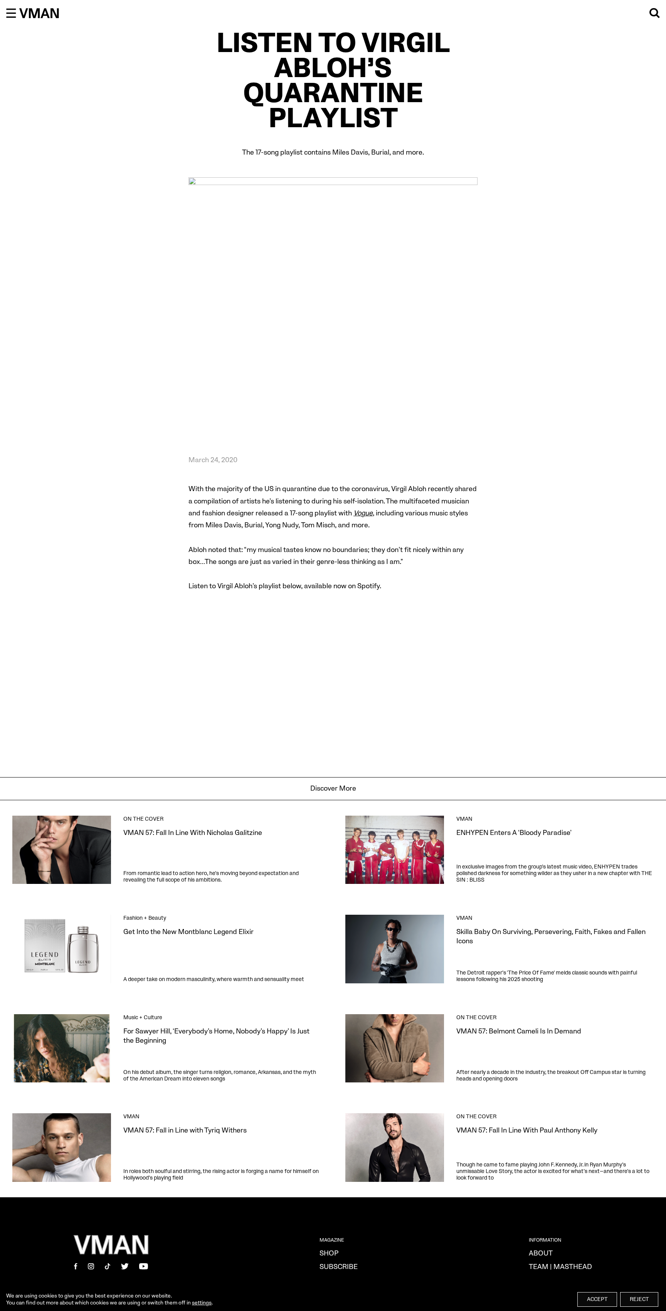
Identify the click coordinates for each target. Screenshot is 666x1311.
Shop (329, 1253)
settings (202, 1302)
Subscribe (339, 1266)
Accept (597, 1299)
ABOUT (541, 1253)
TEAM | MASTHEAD (560, 1266)
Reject (639, 1299)
